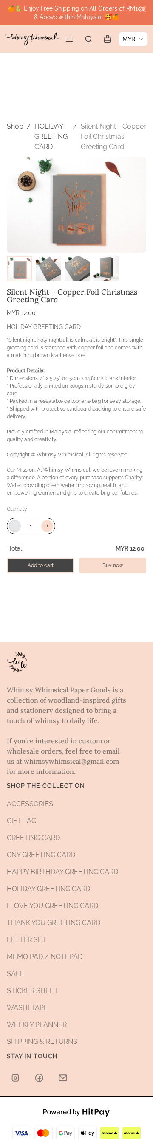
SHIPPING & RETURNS (42, 1042)
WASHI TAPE (27, 1008)
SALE (15, 974)
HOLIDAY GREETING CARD (51, 136)
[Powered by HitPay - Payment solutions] (76, 1112)
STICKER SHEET (32, 991)
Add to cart (41, 565)
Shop (15, 126)
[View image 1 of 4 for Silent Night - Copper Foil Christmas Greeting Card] (19, 268)
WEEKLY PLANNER (37, 1025)
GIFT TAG (21, 821)
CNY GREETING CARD (41, 855)
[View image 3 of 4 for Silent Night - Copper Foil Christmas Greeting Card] (77, 268)
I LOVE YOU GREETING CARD (52, 906)
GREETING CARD (33, 838)
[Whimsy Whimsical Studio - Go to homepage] (33, 38)
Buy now (112, 565)
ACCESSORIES (30, 804)
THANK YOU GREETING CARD (53, 923)
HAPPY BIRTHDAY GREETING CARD (62, 872)
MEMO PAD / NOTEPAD (44, 957)
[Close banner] (143, 9)
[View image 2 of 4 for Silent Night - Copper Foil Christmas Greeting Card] (48, 268)
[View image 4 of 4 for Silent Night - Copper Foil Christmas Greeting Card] (106, 268)
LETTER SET (26, 940)
